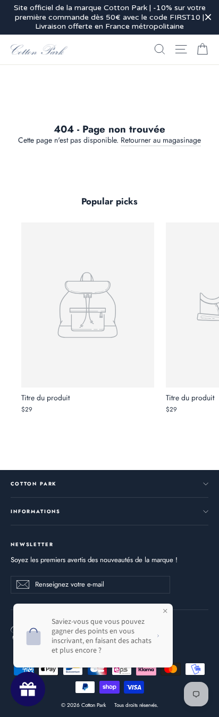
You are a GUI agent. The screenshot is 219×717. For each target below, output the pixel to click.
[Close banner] (208, 17)
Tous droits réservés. (136, 705)
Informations (36, 511)
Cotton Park (33, 483)
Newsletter (32, 544)
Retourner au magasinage (161, 140)
